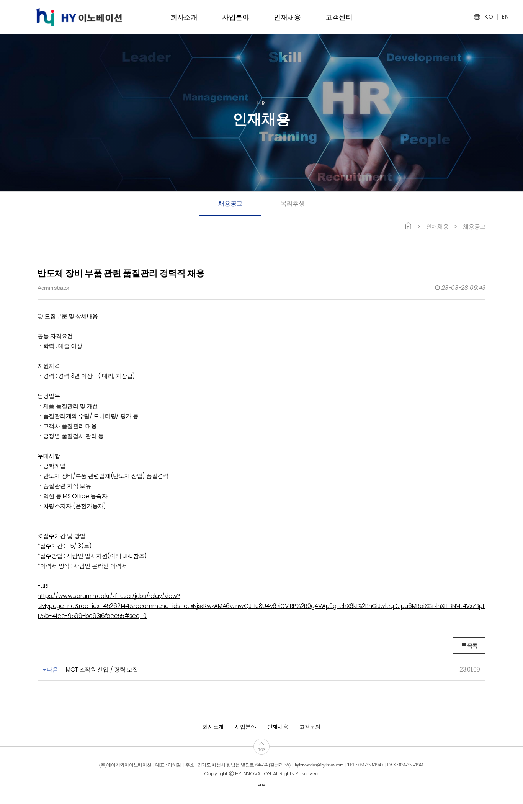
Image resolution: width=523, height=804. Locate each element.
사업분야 (235, 17)
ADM (261, 785)
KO (488, 16)
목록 (471, 645)
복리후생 (293, 203)
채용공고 (230, 203)
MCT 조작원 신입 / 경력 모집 (102, 669)
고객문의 (309, 726)
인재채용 (287, 17)
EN (505, 16)
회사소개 (184, 17)
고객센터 (339, 17)
